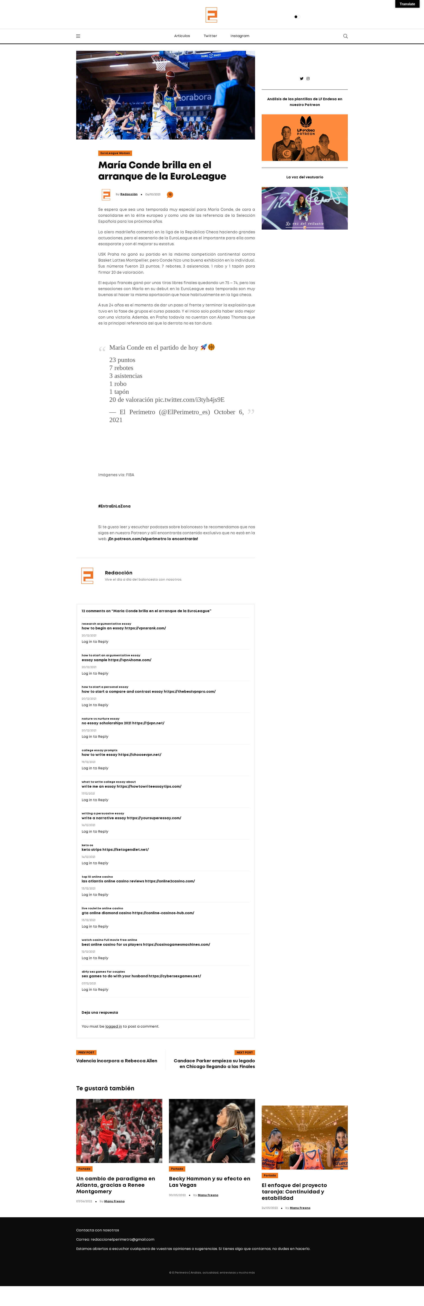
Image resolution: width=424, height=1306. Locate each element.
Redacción (129, 194)
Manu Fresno (114, 1201)
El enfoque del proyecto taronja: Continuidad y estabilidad (294, 1192)
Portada (84, 1169)
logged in (113, 1026)
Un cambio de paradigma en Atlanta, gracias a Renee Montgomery (115, 1185)
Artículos (182, 36)
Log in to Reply (95, 642)
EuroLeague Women (115, 153)
